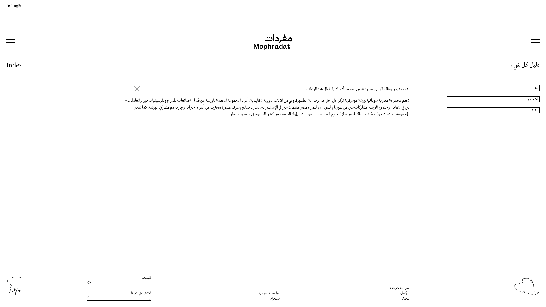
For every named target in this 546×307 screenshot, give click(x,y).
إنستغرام (275, 298)
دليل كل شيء (525, 65)
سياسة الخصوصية (269, 293)
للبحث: (146, 278)
